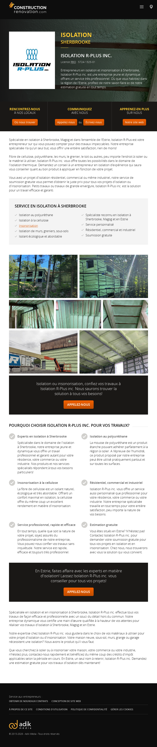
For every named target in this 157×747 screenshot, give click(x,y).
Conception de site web (66, 701)
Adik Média (30, 733)
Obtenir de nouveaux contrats (28, 701)
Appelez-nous (78, 404)
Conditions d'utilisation (51, 709)
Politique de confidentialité (89, 709)
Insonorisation (28, 226)
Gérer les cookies (122, 709)
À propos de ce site (21, 709)
